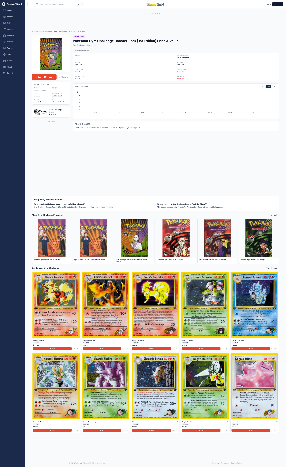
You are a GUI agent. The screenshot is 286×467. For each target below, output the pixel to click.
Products (35, 31)
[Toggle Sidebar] (29, 4)
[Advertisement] (155, 20)
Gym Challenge (46, 31)
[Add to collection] (77, 348)
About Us (215, 463)
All (274, 87)
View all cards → (272, 268)
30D (262, 87)
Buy (53, 348)
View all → (275, 215)
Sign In (268, 4)
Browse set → (53, 114)
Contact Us (225, 463)
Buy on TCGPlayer (45, 77)
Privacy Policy (236, 463)
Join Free (278, 4)
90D (268, 87)
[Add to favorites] (73, 348)
